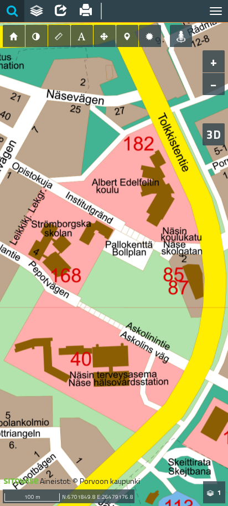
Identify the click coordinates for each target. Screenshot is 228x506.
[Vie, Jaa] (61, 11)
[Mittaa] (59, 36)
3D (213, 134)
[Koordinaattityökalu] (127, 36)
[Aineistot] (36, 11)
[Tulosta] (85, 11)
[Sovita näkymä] (105, 36)
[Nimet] (82, 36)
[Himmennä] (36, 36)
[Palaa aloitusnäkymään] (14, 36)
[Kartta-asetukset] (150, 36)
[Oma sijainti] (181, 36)
